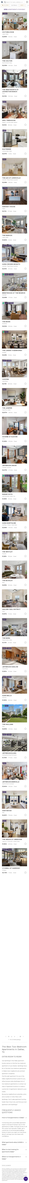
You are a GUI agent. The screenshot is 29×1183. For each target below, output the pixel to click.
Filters (6, 5)
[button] (14, 25)
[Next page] (23, 1036)
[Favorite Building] (25, 36)
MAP (25, 1179)
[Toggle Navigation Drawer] (27, 2)
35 (20, 1036)
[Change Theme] (2, 2)
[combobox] (14, 2)
